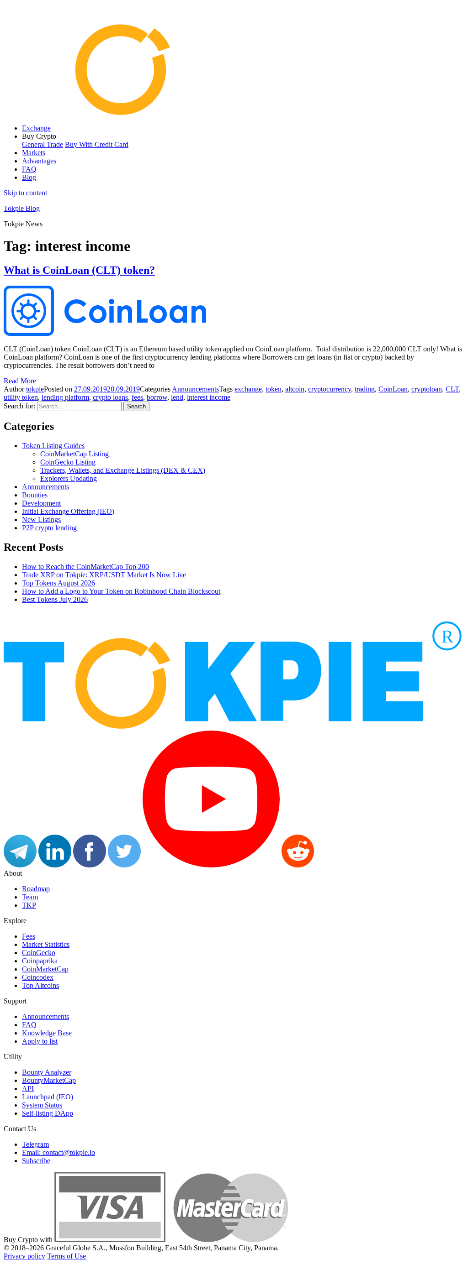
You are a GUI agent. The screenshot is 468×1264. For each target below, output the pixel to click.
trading (365, 389)
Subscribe (36, 1161)
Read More (20, 381)
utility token (21, 397)
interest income (208, 397)
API (28, 1088)
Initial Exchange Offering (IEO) (68, 511)
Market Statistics (45, 944)
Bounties (35, 495)
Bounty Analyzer (46, 1072)
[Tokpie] (234, 112)
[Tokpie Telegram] (20, 865)
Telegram (35, 1144)
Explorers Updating (68, 478)
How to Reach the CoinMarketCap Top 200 (85, 566)
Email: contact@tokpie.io (58, 1152)
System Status (42, 1105)
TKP (29, 905)
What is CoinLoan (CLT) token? (79, 270)
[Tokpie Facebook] (89, 865)
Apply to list (40, 1041)
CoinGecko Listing (68, 462)
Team (30, 897)
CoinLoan (393, 389)
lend (177, 397)
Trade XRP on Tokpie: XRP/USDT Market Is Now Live (104, 575)
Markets (33, 153)
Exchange (36, 128)
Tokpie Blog (22, 208)
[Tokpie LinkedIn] (54, 865)
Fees (28, 936)
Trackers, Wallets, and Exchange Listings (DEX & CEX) (122, 470)
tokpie (35, 389)
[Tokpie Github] (332, 865)
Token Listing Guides (53, 445)
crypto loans (110, 397)
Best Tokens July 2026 (55, 599)
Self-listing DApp (47, 1113)
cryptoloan (426, 389)
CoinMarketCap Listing (74, 454)
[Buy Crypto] (171, 1239)
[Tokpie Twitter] (124, 865)
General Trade (42, 144)
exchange (248, 389)
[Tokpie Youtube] (211, 865)
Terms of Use (66, 1256)
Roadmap (36, 889)
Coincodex (37, 977)
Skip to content (25, 193)
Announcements (195, 389)
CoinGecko (38, 952)
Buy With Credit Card (96, 144)
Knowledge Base (47, 1033)
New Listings (41, 519)
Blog (29, 177)
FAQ (29, 169)
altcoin (294, 389)
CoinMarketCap (45, 969)
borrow (157, 397)
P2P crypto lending (49, 528)
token (274, 389)
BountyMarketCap (49, 1080)
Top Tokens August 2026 (58, 583)
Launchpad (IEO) (47, 1097)
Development (41, 503)
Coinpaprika (40, 961)
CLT (452, 389)
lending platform (65, 397)
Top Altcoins (40, 985)
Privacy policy (24, 1256)
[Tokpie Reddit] (298, 865)
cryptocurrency (329, 389)
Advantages (39, 161)
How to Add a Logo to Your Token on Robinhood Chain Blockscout (121, 591)
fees (137, 397)
